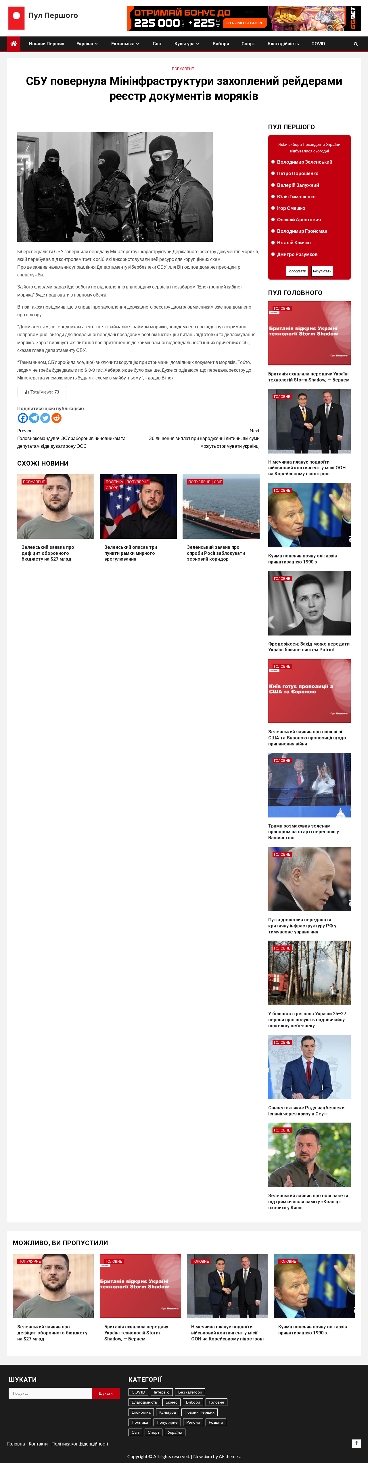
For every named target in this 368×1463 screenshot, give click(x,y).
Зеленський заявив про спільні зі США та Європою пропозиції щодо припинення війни (307, 738)
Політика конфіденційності (79, 1443)
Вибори (221, 43)
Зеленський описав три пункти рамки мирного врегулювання (130, 553)
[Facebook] (23, 418)
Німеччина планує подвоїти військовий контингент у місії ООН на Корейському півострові (307, 468)
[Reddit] (56, 418)
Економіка (123, 43)
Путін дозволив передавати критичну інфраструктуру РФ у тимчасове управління (302, 926)
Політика (114, 482)
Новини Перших (46, 43)
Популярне (183, 69)
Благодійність (283, 43)
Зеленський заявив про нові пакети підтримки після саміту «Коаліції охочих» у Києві (308, 1201)
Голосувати (297, 271)
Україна (84, 43)
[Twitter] (45, 418)
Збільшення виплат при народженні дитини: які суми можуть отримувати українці (204, 438)
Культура (185, 43)
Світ (157, 43)
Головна (16, 1443)
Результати (322, 271)
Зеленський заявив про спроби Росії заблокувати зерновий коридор (216, 553)
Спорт (248, 43)
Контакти (38, 1443)
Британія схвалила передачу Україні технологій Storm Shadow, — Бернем (136, 1333)
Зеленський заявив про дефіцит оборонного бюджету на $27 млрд (48, 553)
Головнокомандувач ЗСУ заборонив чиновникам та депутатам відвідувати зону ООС (71, 438)
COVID (318, 43)
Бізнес (171, 1402)
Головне (282, 308)
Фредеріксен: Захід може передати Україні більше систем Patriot (309, 647)
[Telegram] (34, 418)
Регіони (193, 1422)
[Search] (355, 43)
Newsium (202, 1456)
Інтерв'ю (162, 1392)
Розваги (216, 1422)
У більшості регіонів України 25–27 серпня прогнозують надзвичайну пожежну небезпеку (307, 1019)
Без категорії (190, 1392)
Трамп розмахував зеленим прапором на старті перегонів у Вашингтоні (303, 832)
